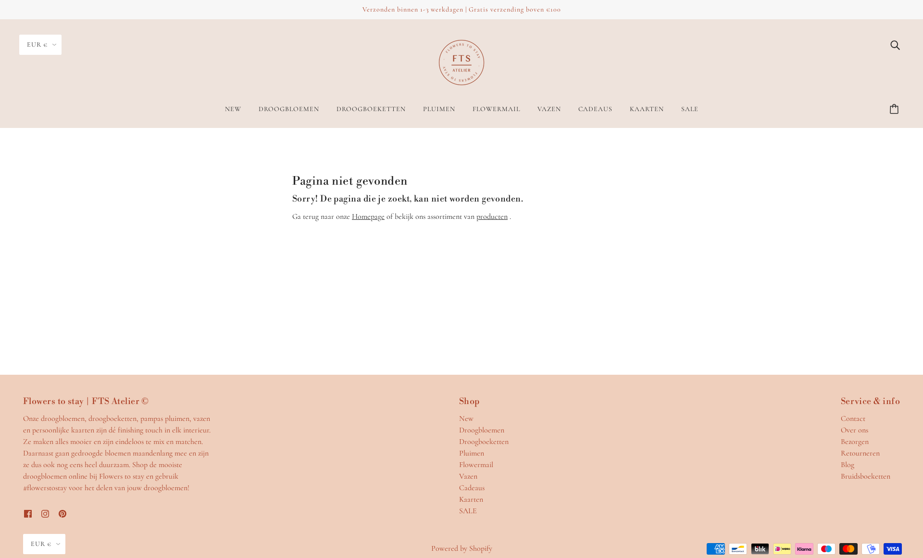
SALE (468, 511)
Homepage (368, 216)
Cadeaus (472, 488)
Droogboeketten (484, 441)
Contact (853, 418)
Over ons (854, 430)
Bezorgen (855, 441)
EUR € (37, 44)
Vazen (468, 476)
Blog (847, 464)
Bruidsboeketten (865, 476)
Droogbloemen (481, 430)
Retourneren (860, 453)
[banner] (461, 61)
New (466, 418)
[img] (895, 44)
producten (492, 216)
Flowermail (476, 464)
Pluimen (471, 453)
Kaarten (471, 499)
